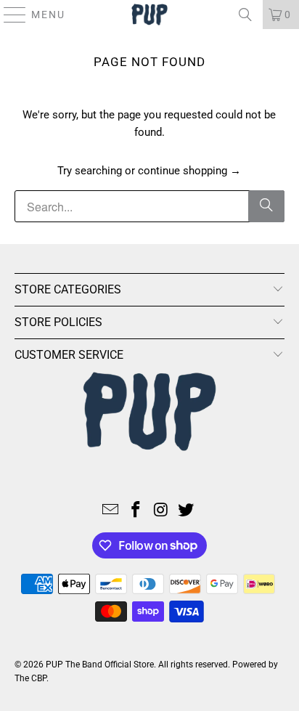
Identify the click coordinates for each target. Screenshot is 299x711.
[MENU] (8, 14)
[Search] (245, 14)
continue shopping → (189, 170)
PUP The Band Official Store (100, 664)
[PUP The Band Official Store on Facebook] (136, 510)
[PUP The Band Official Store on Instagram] (161, 510)
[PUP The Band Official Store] (149, 14)
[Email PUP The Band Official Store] (111, 510)
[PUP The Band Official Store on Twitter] (186, 510)
